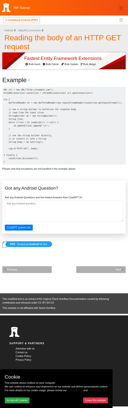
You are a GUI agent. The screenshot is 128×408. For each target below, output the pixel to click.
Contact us (21, 352)
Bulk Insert (34, 64)
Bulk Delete (52, 64)
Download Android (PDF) (23, 20)
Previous (11, 269)
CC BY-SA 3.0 (46, 302)
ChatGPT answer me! (19, 227)
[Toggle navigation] (121, 8)
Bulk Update (71, 64)
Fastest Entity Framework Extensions (63, 58)
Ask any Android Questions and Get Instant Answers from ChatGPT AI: (43, 197)
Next (119, 269)
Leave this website (95, 400)
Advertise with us (25, 348)
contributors (8, 302)
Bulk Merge (89, 64)
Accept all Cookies (17, 400)
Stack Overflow (47, 308)
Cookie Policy (23, 356)
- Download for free (28, 244)
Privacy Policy (23, 359)
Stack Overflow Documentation (69, 299)
